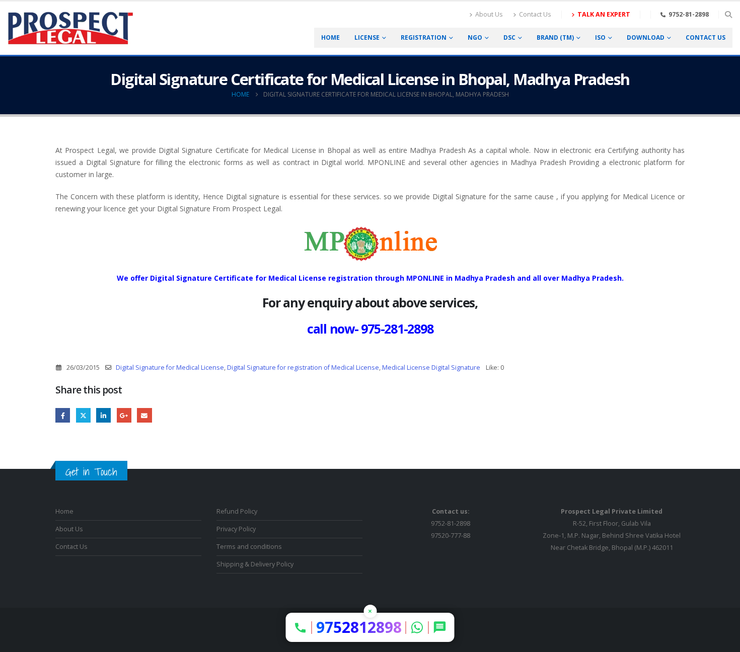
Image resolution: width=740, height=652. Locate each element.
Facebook (62, 415)
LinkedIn (103, 415)
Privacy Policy (236, 529)
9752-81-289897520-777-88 (450, 523)
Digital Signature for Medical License (170, 367)
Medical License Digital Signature (431, 367)
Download (645, 37)
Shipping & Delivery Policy (254, 564)
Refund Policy (236, 511)
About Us (489, 14)
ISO (600, 37)
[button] (728, 15)
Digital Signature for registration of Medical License (303, 367)
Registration (424, 37)
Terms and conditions (249, 546)
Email (144, 415)
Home (330, 37)
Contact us (705, 37)
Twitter (83, 415)
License (367, 37)
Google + (124, 415)
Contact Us (535, 14)
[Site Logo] (70, 28)
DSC (509, 37)
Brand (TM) (555, 37)
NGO (475, 37)
